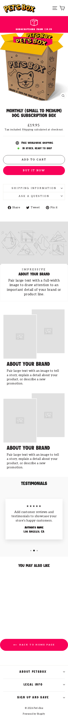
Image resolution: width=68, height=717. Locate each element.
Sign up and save (33, 697)
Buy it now (34, 170)
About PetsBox (33, 671)
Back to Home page (36, 644)
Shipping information (34, 188)
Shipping (27, 129)
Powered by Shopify (34, 714)
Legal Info (33, 684)
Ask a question (34, 196)
